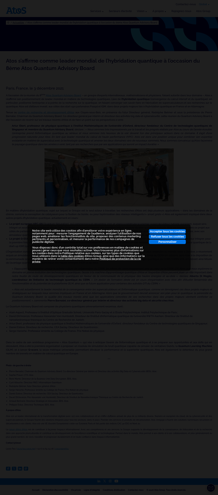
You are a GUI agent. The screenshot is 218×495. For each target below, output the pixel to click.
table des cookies (72, 256)
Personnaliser (167, 241)
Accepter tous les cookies (167, 231)
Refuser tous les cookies (167, 236)
